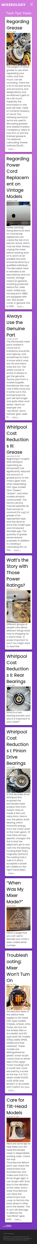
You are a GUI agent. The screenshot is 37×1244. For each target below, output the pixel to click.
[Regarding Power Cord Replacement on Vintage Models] (18, 214)
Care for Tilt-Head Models (17, 1106)
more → (11, 149)
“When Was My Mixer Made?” (15, 892)
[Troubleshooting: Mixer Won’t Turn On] (18, 998)
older (7, 1225)
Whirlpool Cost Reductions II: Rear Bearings (18, 669)
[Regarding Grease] (18, 49)
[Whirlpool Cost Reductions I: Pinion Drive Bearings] (18, 780)
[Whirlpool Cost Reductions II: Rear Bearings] (18, 699)
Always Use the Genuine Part (16, 325)
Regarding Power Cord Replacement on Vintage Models (18, 178)
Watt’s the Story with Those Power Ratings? (18, 572)
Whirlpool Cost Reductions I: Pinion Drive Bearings (18, 748)
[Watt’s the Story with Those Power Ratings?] (18, 606)
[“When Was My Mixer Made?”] (18, 919)
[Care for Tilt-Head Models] (18, 1130)
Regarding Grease (18, 24)
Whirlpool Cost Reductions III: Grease (18, 439)
